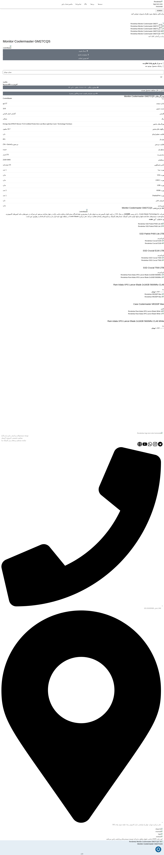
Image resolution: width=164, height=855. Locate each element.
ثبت (161, 76)
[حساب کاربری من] (9, 4)
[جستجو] (12, 4)
